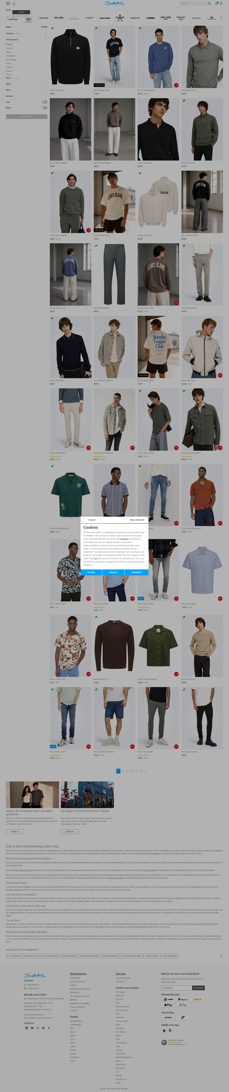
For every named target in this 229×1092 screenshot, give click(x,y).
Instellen (91, 572)
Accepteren (136, 572)
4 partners (124, 539)
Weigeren (113, 572)
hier (95, 558)
